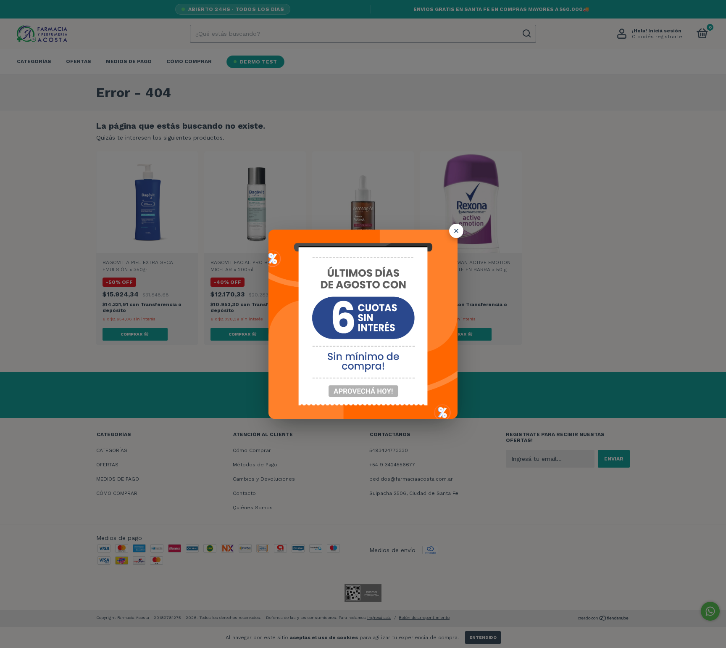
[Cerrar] (456, 231)
